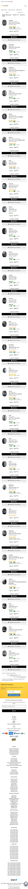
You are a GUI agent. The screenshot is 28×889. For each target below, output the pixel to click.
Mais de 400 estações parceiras (14, 723)
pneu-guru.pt (16, 886)
